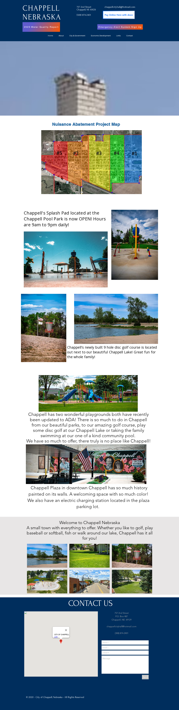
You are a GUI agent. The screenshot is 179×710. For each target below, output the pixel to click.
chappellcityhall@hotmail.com (119, 7)
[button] (47, 556)
